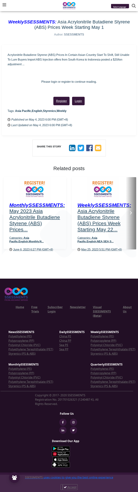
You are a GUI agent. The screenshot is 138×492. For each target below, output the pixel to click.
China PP (65, 341)
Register (61, 101)
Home (20, 307)
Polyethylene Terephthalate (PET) (30, 349)
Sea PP (63, 349)
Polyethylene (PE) (20, 336)
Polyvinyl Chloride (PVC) (24, 345)
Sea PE (63, 345)
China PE (65, 336)
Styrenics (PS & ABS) (22, 354)
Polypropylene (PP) (21, 341)
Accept (72, 487)
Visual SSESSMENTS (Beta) (102, 311)
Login (78, 101)
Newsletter (78, 307)
